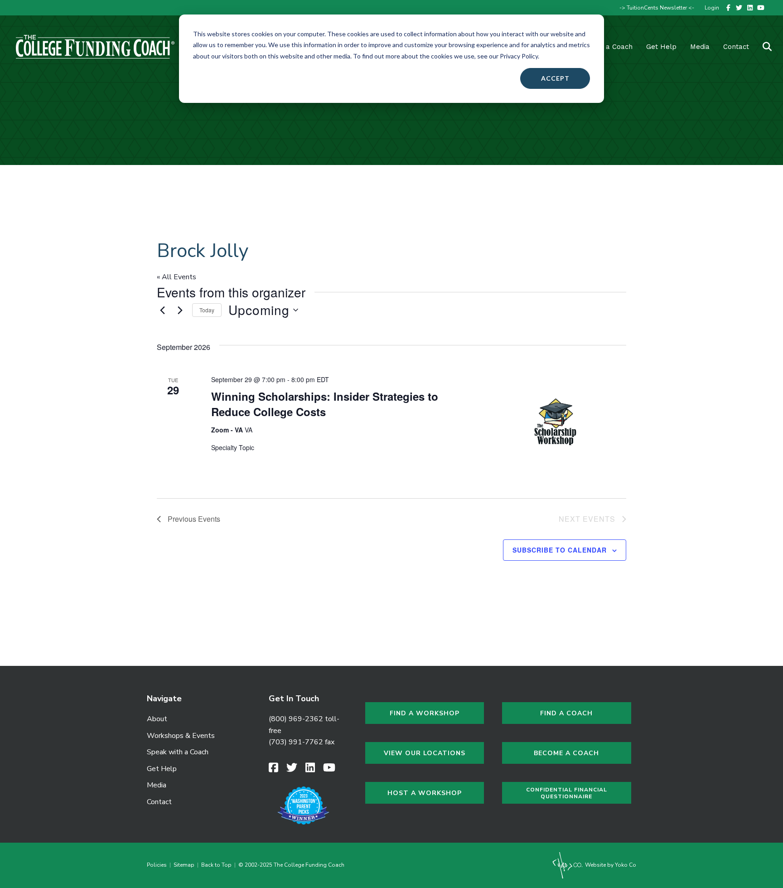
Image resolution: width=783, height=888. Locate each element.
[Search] (761, 46)
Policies (158, 865)
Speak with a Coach (177, 752)
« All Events (176, 277)
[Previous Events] (162, 310)
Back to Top (216, 865)
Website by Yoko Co (610, 865)
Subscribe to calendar (559, 549)
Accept (555, 78)
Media (156, 785)
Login (712, 7)
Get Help (661, 47)
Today (206, 310)
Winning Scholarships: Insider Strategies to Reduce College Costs (324, 403)
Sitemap (184, 865)
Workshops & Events (181, 736)
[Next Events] (179, 310)
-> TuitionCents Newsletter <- (656, 7)
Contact (736, 47)
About (157, 719)
